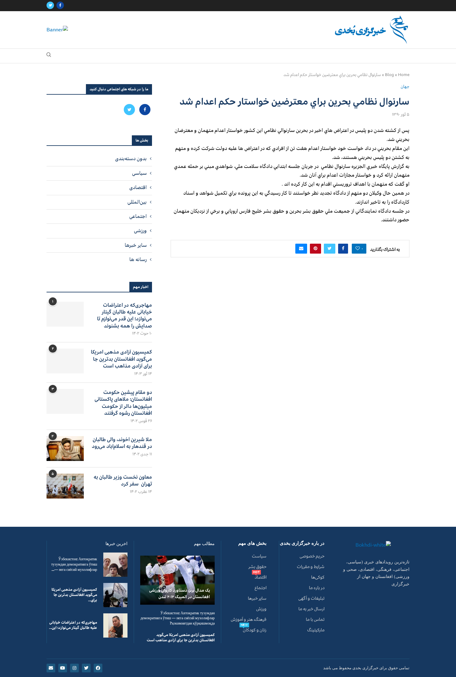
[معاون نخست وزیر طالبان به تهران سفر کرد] (65, 486)
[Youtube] (62, 668)
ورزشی (140, 230)
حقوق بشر (257, 567)
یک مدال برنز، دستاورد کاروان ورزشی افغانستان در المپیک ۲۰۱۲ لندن (179, 593)
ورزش (261, 609)
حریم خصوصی (312, 556)
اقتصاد (260, 577)
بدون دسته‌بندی (131, 158)
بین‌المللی (137, 202)
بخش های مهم (252, 543)
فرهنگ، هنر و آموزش (248, 619)
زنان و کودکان (254, 630)
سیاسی (139, 173)
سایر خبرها (136, 245)
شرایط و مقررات (310, 567)
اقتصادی (138, 187)
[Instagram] (74, 668)
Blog (389, 75)
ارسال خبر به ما (311, 609)
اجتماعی (138, 216)
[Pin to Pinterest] (315, 249)
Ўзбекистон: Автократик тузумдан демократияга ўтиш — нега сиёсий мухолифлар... (74, 564)
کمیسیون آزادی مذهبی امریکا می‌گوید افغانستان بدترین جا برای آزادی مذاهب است (121, 359)
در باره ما (316, 588)
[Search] (49, 56)
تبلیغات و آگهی (311, 598)
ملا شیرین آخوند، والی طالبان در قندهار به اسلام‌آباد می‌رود (122, 443)
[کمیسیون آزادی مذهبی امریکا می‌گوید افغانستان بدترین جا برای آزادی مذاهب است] (65, 361)
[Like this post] (357, 249)
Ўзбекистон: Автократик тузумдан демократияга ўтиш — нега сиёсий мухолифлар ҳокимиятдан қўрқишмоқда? (178, 618)
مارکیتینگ (315, 630)
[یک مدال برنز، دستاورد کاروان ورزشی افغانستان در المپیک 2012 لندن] (177, 580)
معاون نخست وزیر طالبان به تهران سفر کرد (123, 481)
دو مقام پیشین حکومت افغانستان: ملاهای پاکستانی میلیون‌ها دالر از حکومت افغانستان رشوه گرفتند (123, 403)
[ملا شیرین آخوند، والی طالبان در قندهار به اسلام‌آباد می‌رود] (65, 448)
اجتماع (260, 588)
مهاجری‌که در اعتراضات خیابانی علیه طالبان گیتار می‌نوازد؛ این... (73, 625)
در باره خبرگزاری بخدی (302, 543)
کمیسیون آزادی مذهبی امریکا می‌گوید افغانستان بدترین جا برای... (74, 595)
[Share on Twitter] (329, 249)
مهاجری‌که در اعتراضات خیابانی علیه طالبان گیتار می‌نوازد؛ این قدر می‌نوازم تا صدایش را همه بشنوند (124, 316)
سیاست (259, 556)
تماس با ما (315, 619)
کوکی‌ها (317, 577)
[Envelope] (51, 668)
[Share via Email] (301, 249)
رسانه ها (138, 259)
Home (403, 75)
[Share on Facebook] (343, 249)
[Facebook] (60, 6)
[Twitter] (50, 6)
